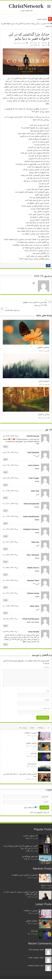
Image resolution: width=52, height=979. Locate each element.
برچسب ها (23, 727)
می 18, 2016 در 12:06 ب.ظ (11, 491)
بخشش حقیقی (42, 19)
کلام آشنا (34, 753)
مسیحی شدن (44, 381)
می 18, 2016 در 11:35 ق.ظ (10, 465)
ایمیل (46, 699)
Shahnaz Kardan (33, 593)
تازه (48, 727)
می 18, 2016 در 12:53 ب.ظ (11, 516)
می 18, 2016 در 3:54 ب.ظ (10, 555)
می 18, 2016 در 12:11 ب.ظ (11, 503)
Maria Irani (35, 542)
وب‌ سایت (46, 708)
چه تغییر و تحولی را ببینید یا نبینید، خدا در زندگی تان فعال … (21, 893)
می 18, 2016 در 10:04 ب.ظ (11, 606)
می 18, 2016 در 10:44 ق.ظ (10, 436)
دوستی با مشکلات (30, 733)
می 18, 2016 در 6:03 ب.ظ (10, 580)
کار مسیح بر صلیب (30, 835)
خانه (48, 23)
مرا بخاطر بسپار (29, 807)
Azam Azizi (35, 491)
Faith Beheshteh (33, 452)
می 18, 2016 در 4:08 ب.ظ (10, 567)
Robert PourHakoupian (30, 619)
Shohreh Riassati (33, 436)
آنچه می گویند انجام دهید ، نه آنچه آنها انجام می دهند (20, 775)
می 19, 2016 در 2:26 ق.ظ (10, 619)
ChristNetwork (26, 6)
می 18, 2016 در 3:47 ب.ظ (10, 542)
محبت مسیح (46, 885)
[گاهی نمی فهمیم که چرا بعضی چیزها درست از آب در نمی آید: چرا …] (45, 849)
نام (47, 691)
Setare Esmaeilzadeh (31, 503)
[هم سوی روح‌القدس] (45, 859)
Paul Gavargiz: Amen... (35, 949)
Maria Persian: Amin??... (35, 965)
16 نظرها (44, 45)
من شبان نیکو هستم (12, 309)
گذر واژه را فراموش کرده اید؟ (39, 812)
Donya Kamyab (33, 631)
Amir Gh (44, 43)
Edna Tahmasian (33, 555)
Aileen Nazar (34, 606)
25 (26, 838)
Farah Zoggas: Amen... (35, 957)
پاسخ (5, 446)
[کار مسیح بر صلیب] (45, 839)
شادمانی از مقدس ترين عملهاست (24, 875)
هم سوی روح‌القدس (30, 856)
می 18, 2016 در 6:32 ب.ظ (10, 593)
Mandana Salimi (33, 580)
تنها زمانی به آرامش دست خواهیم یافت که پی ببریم (35, 302)
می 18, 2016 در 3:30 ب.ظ (10, 529)
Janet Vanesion (33, 465)
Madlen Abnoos (33, 567)
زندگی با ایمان (43, 414)
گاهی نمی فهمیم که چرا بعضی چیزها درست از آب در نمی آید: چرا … (20, 847)
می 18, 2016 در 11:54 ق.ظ (10, 478)
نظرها (32, 727)
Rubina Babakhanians (31, 516)
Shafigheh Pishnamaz (31, 529)
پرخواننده (41, 727)
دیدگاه (46, 667)
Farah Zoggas (34, 478)
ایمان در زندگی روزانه (38, 23)
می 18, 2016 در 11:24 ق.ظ (10, 452)
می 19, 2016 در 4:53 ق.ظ (10, 631)
